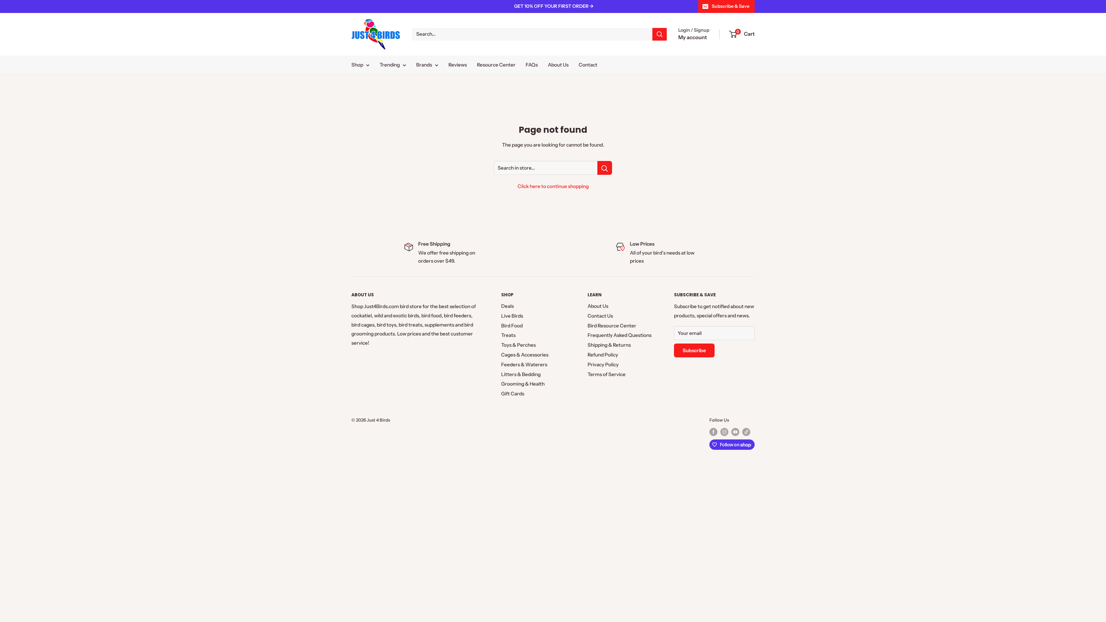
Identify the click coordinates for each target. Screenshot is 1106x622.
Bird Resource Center (612, 326)
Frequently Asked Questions (620, 335)
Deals (507, 306)
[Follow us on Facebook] (713, 432)
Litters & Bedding (521, 374)
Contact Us (600, 316)
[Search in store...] (604, 168)
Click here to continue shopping (553, 186)
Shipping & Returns (609, 345)
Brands (424, 65)
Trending (390, 65)
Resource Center (496, 65)
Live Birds (512, 316)
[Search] (659, 34)
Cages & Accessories (524, 355)
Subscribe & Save (730, 6)
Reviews (457, 65)
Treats (508, 335)
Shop (357, 65)
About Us (558, 65)
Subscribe (694, 350)
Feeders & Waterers (524, 364)
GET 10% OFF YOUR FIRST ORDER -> (554, 6)
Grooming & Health (523, 384)
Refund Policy (603, 355)
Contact (588, 65)
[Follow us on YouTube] (735, 432)
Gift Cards (512, 394)
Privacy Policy (603, 364)
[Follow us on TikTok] (746, 432)
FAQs (532, 65)
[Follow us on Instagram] (724, 432)
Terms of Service (607, 374)
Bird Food (512, 326)
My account (692, 37)
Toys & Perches (518, 345)
